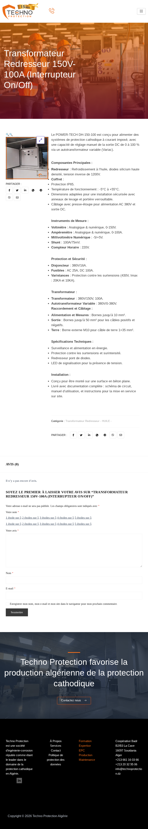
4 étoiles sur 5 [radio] (65, 517)
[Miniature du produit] (40, 140)
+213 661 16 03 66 (127, 759)
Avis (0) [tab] (12, 464)
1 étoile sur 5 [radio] (13, 517)
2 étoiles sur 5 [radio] (30, 517)
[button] (7, 134)
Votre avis (12, 530)
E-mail (10, 588)
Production (85, 755)
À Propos (56, 741)
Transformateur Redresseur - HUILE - (89, 420)
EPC (82, 750)
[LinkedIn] (19, 780)
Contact (56, 750)
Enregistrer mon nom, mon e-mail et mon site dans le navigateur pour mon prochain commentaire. (64, 603)
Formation (85, 741)
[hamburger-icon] (141, 11)
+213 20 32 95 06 (126, 764)
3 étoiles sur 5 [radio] (48, 517)
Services (55, 745)
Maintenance (87, 759)
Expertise (85, 745)
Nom (9, 573)
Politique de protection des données (56, 760)
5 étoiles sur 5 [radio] (83, 517)
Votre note (12, 512)
